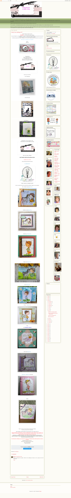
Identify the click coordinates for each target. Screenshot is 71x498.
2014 (48, 334)
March (49, 319)
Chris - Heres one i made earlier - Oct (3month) (56, 159)
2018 (48, 329)
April (49, 318)
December (50, 301)
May (49, 310)
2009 (48, 341)
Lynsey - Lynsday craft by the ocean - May (57, 169)
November (50, 302)
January (49, 322)
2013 (48, 335)
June (49, 309)
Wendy (15, 456)
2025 (48, 297)
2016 (48, 331)
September (50, 305)
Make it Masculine (51, 316)
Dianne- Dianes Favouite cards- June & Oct (56, 166)
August (49, 306)
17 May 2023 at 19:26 (19, 456)
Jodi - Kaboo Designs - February (56, 179)
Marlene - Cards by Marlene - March (56, 176)
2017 (48, 330)
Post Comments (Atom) (29, 480)
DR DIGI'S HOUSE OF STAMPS (27, 39)
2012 (48, 337)
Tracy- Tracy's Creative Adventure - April (57, 172)
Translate (53, 33)
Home (47, 46)
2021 (48, 325)
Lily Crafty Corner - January (57, 182)
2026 (48, 296)
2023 (48, 300)
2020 (48, 326)
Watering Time (28, 284)
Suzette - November (56, 156)
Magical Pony (29, 351)
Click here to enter (27, 448)
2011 (48, 338)
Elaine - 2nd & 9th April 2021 (56, 154)
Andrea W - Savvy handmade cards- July (57, 163)
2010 (48, 339)
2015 (48, 333)
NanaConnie (23, 374)
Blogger (40, 491)
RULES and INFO (49, 48)
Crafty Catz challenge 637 (52, 315)
